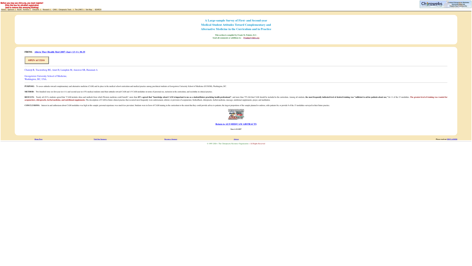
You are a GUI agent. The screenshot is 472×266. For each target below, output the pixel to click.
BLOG (19, 9)
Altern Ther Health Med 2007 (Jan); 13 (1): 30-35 (59, 52)
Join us (236, 139)
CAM (54, 9)
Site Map (89, 9)
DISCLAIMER (452, 139)
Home (3, 9)
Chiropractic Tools (65, 9)
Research (46, 9)
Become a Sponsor (170, 139)
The (79, 9)
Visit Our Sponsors (100, 139)
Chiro (35, 9)
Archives (26, 9)
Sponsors (10, 9)
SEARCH (98, 9)
